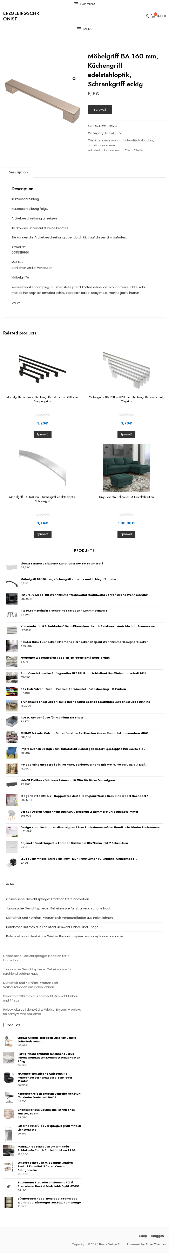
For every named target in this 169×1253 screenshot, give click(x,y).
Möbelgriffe (113, 133)
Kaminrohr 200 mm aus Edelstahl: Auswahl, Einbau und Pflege (52, 927)
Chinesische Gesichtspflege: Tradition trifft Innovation (47, 899)
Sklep (143, 1236)
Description (18, 172)
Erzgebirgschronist (21, 16)
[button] (84, 29)
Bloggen (157, 1236)
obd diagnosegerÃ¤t (102, 145)
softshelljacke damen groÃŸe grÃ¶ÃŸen (116, 150)
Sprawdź (100, 110)
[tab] (18, 172)
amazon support (110, 140)
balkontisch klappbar (138, 140)
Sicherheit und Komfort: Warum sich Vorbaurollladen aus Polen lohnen (59, 917)
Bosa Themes (156, 1244)
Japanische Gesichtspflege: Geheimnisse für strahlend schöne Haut (58, 908)
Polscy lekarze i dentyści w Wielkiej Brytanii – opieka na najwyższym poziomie (64, 936)
